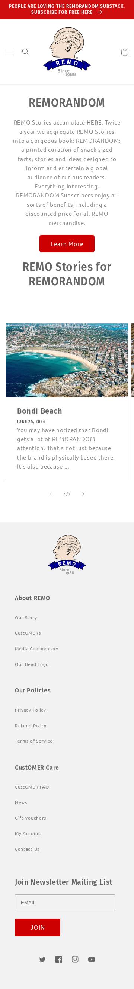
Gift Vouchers (30, 818)
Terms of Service (34, 741)
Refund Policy (31, 725)
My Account (28, 833)
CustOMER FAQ (32, 787)
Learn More (67, 243)
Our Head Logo (32, 664)
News (21, 802)
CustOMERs (28, 633)
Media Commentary (36, 648)
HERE (94, 122)
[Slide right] (83, 494)
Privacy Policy (30, 710)
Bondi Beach (40, 410)
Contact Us (27, 849)
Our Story (26, 617)
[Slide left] (50, 494)
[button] (9, 52)
